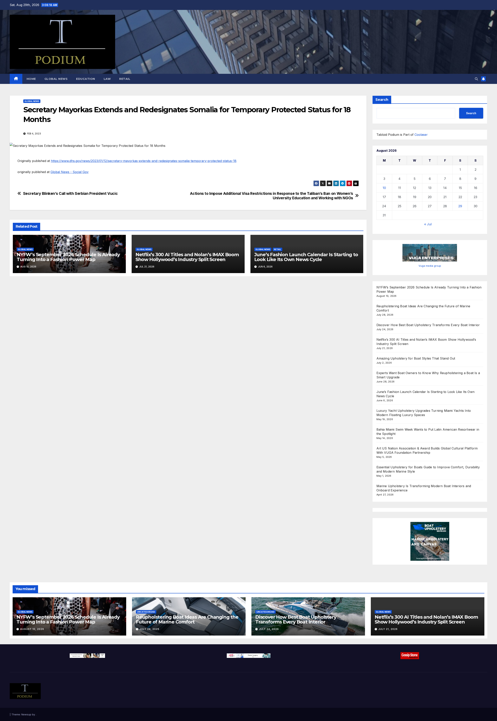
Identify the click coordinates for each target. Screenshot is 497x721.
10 (384, 188)
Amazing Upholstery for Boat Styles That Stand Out (415, 358)
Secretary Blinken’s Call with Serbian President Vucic (70, 193)
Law (107, 79)
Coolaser (421, 135)
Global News (56, 79)
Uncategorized (146, 612)
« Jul (428, 224)
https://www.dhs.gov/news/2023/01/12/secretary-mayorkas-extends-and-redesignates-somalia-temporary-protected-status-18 (143, 161)
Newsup (26, 714)
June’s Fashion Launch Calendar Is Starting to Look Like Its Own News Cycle (306, 257)
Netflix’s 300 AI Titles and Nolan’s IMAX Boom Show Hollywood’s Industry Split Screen (187, 257)
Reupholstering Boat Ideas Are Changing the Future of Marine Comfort (187, 619)
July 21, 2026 (388, 629)
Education (85, 79)
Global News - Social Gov (69, 172)
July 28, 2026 (149, 629)
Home (31, 79)
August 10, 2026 (32, 629)
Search (381, 100)
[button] (476, 79)
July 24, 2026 (269, 629)
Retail (124, 79)
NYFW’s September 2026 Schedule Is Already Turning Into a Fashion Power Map (68, 257)
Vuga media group (430, 265)
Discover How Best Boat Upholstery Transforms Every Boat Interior (428, 325)
